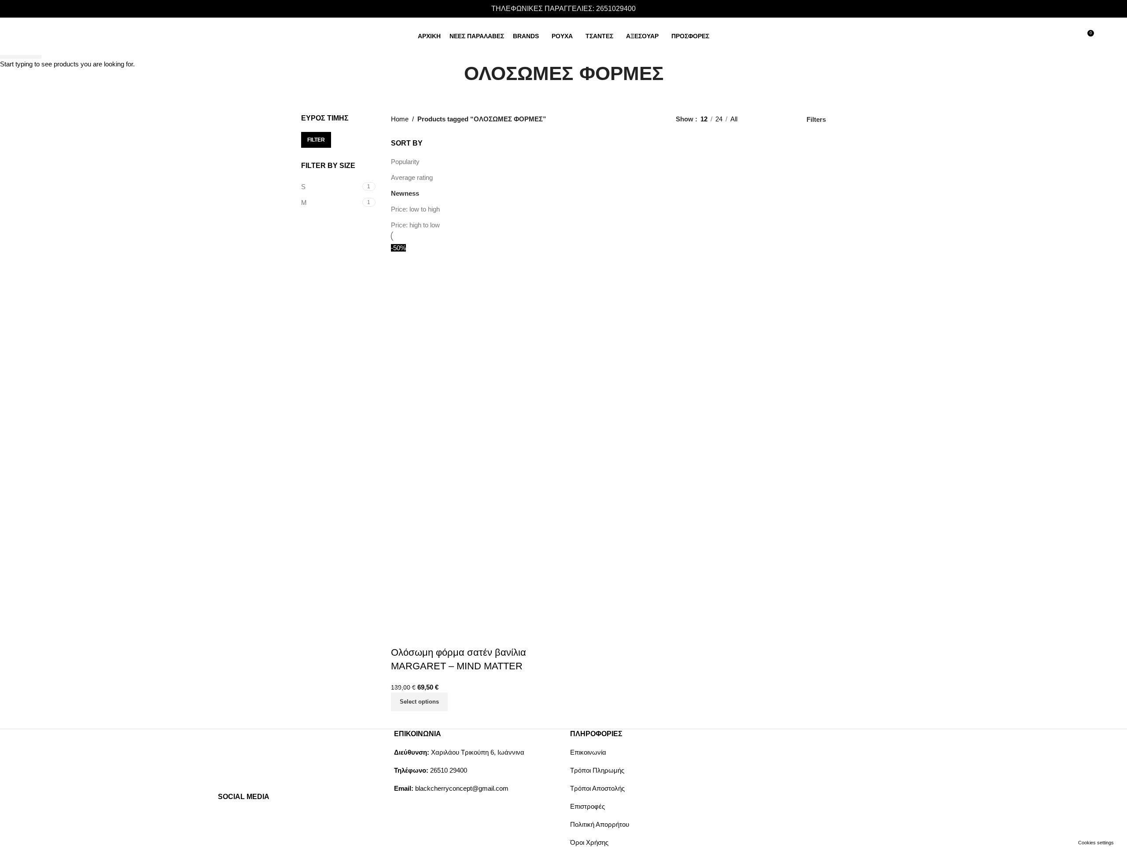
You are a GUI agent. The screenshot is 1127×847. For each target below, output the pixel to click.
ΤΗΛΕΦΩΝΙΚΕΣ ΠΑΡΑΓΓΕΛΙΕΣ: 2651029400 (563, 8)
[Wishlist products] (1071, 36)
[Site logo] (81, 35)
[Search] (1039, 36)
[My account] (1055, 36)
